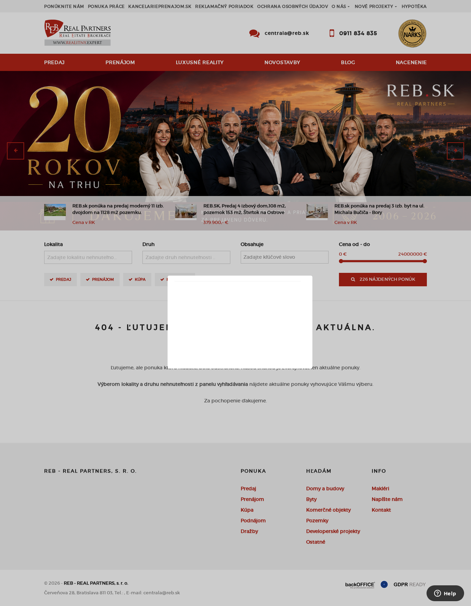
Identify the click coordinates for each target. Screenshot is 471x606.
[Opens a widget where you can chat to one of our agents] (445, 594)
